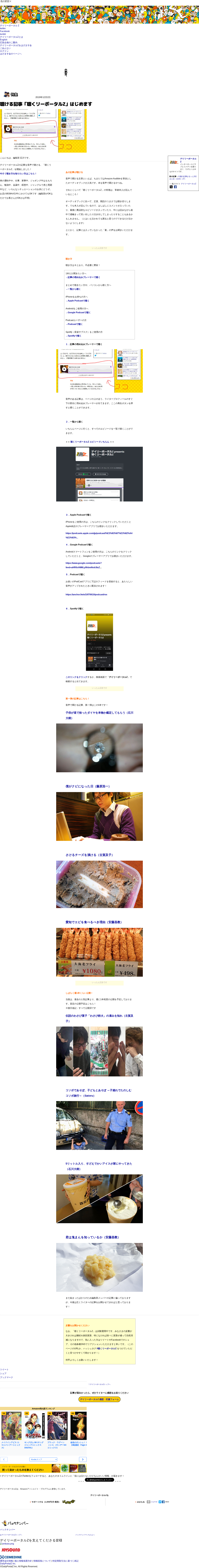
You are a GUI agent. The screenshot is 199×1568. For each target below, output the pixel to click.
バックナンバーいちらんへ (85, 1535)
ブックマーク (6, 1377)
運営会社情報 (6, 1561)
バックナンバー (7, 1529)
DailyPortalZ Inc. (8, 1563)
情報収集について (42, 1561)
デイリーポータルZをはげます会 (16, 45)
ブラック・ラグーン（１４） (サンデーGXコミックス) (56, 1445)
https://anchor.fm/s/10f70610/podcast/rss (86, 594)
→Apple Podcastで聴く (77, 301)
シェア (3, 1373)
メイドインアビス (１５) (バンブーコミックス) (10, 1445)
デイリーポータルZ (188, 184)
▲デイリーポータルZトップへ (11, 1535)
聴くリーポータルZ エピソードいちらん (90, 442)
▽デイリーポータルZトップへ (99, 1384)
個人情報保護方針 (23, 1561)
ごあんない (5, 48)
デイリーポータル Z (9, 25)
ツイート (4, 1369)
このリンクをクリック (76, 677)
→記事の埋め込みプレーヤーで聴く (83, 277)
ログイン (4, 51)
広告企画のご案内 (8, 42)
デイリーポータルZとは (11, 37)
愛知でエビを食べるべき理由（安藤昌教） (94, 922)
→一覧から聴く (73, 289)
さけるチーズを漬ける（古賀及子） (90, 855)
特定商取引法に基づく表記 (66, 1561)
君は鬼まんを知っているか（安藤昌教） (93, 1237)
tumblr (3, 34)
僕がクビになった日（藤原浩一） (88, 786)
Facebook (5, 31)
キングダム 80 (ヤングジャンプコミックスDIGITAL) (33, 1445)
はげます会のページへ (11, 54)
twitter (3, 28)
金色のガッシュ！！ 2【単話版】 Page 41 (79, 1443)
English (3, 39)
